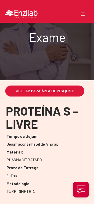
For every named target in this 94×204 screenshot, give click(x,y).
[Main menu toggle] (83, 14)
